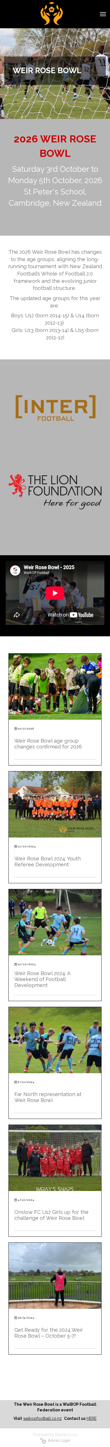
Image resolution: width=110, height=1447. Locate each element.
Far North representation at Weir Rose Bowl (48, 1097)
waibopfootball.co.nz (42, 1418)
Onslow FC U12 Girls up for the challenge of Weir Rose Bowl (51, 1215)
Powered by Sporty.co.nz (55, 1434)
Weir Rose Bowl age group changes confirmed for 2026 (48, 744)
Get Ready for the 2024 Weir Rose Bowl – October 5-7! (48, 1333)
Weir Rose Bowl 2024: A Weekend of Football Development (42, 979)
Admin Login (58, 1440)
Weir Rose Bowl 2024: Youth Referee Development (47, 861)
